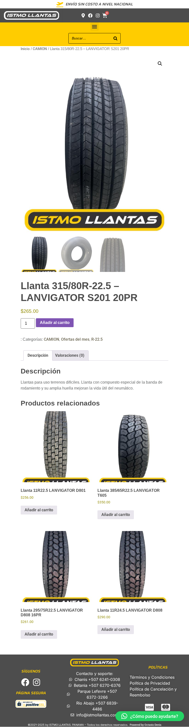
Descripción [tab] (38, 355)
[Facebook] (25, 682)
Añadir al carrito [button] (39, 510)
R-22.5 (97, 339)
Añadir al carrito (55, 322)
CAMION (40, 49)
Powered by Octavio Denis (145, 725)
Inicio (25, 49)
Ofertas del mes (75, 339)
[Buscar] (115, 38)
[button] (95, 26)
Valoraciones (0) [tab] (69, 355)
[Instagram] (36, 682)
